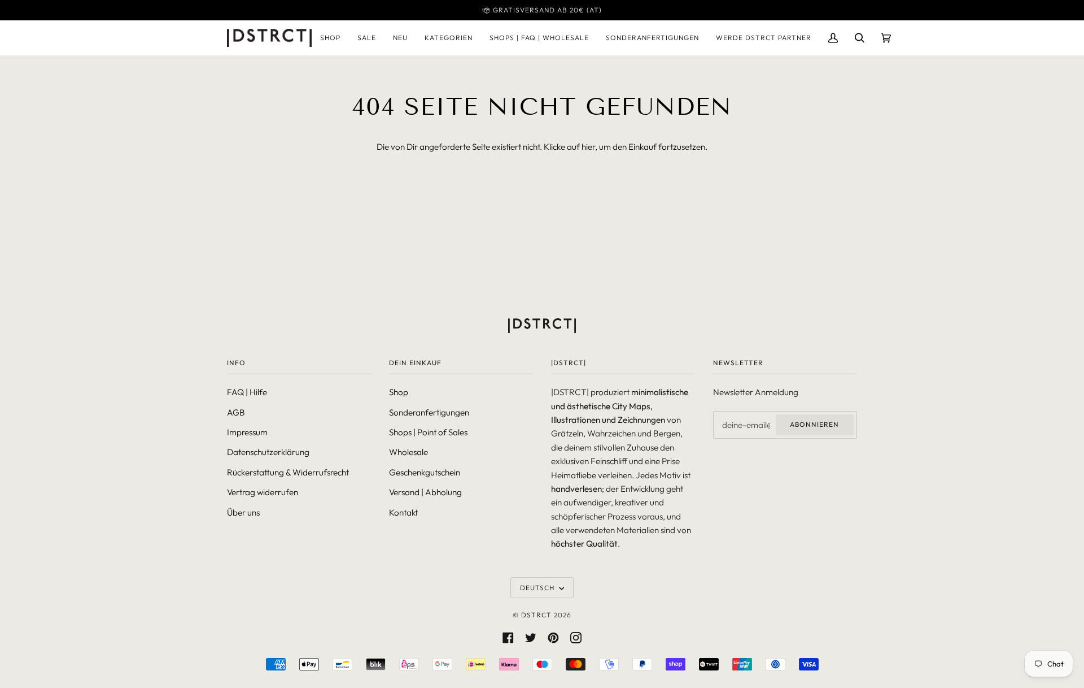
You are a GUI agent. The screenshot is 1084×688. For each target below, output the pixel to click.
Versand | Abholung (425, 492)
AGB (236, 412)
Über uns (243, 512)
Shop (398, 392)
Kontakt (403, 512)
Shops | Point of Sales (428, 432)
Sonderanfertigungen (429, 412)
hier (588, 146)
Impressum (247, 432)
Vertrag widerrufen (262, 492)
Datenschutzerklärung (268, 452)
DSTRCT (536, 615)
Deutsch (538, 587)
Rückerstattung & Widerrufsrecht (288, 472)
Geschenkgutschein (424, 472)
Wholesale (408, 452)
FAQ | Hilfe (247, 392)
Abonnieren (814, 424)
